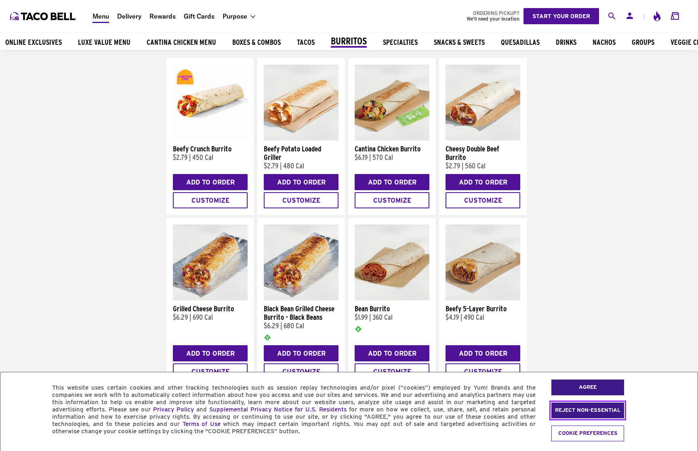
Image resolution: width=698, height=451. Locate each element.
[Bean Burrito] (392, 298)
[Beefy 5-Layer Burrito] (483, 298)
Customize (210, 200)
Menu (101, 16)
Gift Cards (199, 16)
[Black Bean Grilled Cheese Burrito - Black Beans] (301, 298)
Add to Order (210, 182)
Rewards (162, 16)
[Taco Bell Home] (44, 16)
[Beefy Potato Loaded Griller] (301, 138)
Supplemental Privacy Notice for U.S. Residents (278, 409)
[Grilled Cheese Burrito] (210, 298)
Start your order (561, 16)
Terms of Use (202, 424)
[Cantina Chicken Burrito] (392, 138)
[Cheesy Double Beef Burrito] (483, 138)
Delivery (129, 16)
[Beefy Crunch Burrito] (210, 138)
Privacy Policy (173, 409)
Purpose (235, 16)
